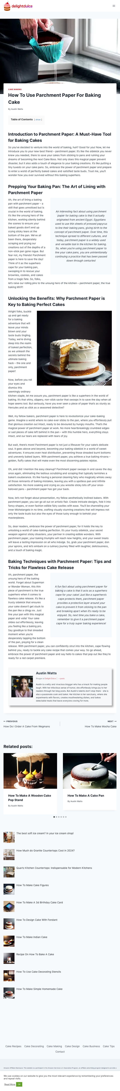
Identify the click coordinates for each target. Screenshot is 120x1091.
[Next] (111, 784)
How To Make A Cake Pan (86, 795)
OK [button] (19, 1084)
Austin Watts (17, 109)
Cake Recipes (13, 1046)
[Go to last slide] (8, 784)
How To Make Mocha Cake (100, 724)
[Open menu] (113, 6)
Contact (60, 1051)
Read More (9, 1084)
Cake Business (91, 1046)
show (38, 119)
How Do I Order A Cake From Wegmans (27, 724)
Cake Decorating (34, 1046)
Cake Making (15, 89)
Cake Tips (109, 1046)
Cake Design (72, 1046)
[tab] (54, 817)
